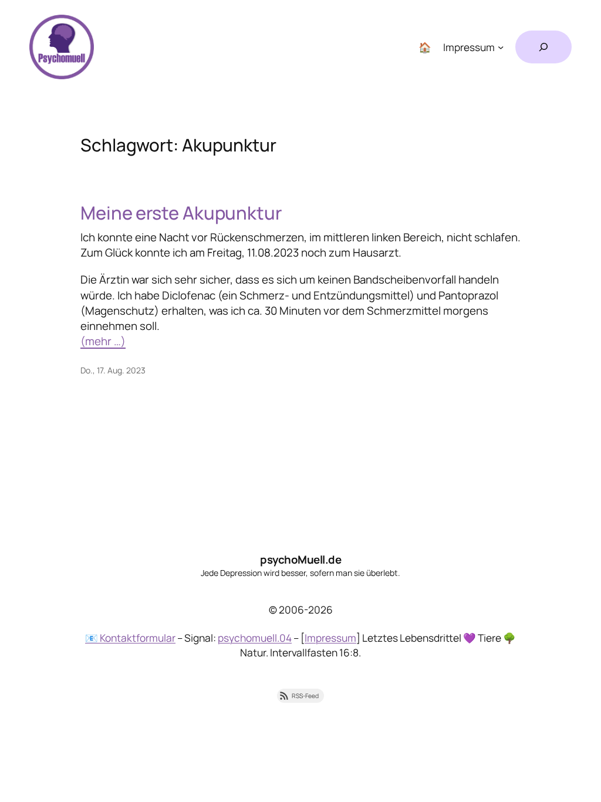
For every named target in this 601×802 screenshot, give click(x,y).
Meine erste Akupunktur (181, 213)
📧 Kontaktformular (130, 638)
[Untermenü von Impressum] (501, 47)
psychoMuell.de (300, 559)
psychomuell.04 (255, 638)
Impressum (330, 638)
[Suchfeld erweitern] (543, 47)
